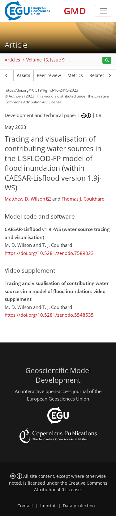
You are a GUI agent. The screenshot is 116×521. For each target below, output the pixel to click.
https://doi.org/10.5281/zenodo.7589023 (49, 253)
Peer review (49, 75)
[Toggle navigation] (103, 11)
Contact (25, 506)
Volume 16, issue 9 (45, 60)
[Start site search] (106, 60)
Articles (12, 60)
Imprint (48, 506)
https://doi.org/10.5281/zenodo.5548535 (49, 315)
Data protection (79, 506)
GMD (75, 10)
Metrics (75, 75)
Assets (23, 75)
